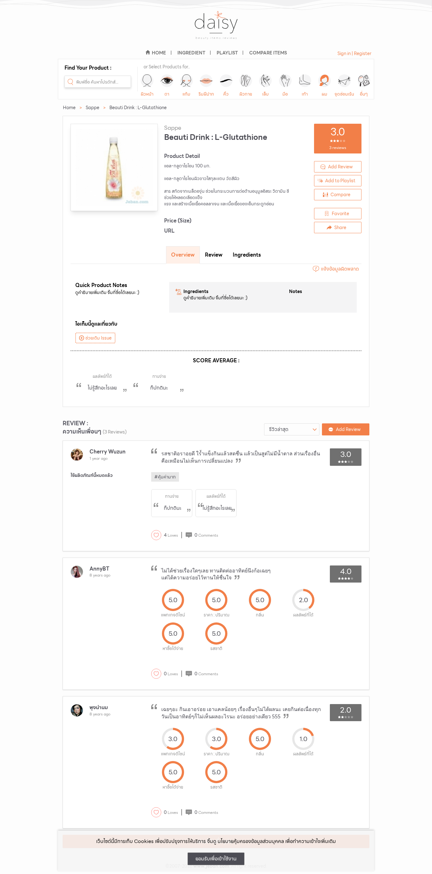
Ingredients (247, 255)
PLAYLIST (227, 52)
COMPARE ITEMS (268, 52)
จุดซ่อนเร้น (344, 94)
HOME (159, 52)
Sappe (92, 107)
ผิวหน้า (147, 94)
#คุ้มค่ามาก (165, 476)
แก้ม (186, 94)
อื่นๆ (364, 94)
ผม (324, 94)
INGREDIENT (191, 52)
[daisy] (216, 29)
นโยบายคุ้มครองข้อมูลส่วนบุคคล (251, 841)
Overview (183, 255)
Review (214, 255)
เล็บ (265, 94)
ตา (166, 94)
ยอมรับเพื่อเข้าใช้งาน (216, 859)
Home (69, 107)
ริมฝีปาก (206, 94)
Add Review (340, 166)
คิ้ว (226, 94)
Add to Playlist (340, 180)
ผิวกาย (245, 94)
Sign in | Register (354, 53)
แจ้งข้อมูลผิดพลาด (340, 269)
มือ (285, 94)
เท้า (305, 94)
